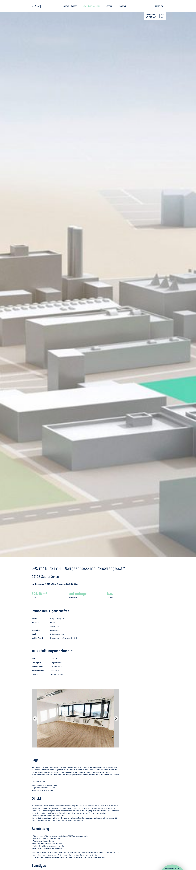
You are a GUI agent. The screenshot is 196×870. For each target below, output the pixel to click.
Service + (110, 6)
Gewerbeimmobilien (91, 6)
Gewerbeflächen (70, 6)
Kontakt (122, 6)
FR (159, 6)
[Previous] (35, 718)
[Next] (116, 718)
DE (156, 6)
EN (162, 6)
